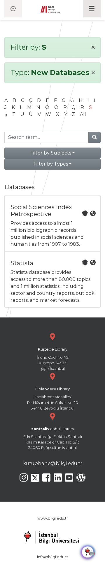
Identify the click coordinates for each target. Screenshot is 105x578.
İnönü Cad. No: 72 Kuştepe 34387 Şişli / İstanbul (53, 359)
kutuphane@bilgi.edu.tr (52, 463)
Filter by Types (51, 164)
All (83, 114)
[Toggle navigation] (92, 8)
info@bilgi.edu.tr (52, 557)
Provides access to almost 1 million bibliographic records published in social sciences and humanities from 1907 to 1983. (47, 225)
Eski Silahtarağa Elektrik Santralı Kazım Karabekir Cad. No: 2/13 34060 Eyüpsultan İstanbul (52, 438)
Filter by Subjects (50, 153)
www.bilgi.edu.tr (52, 518)
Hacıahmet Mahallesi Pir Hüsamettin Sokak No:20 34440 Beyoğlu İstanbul (52, 398)
